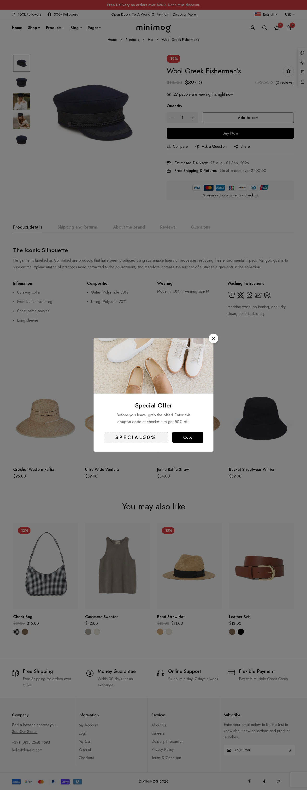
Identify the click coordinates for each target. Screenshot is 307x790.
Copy (188, 437)
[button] (213, 338)
